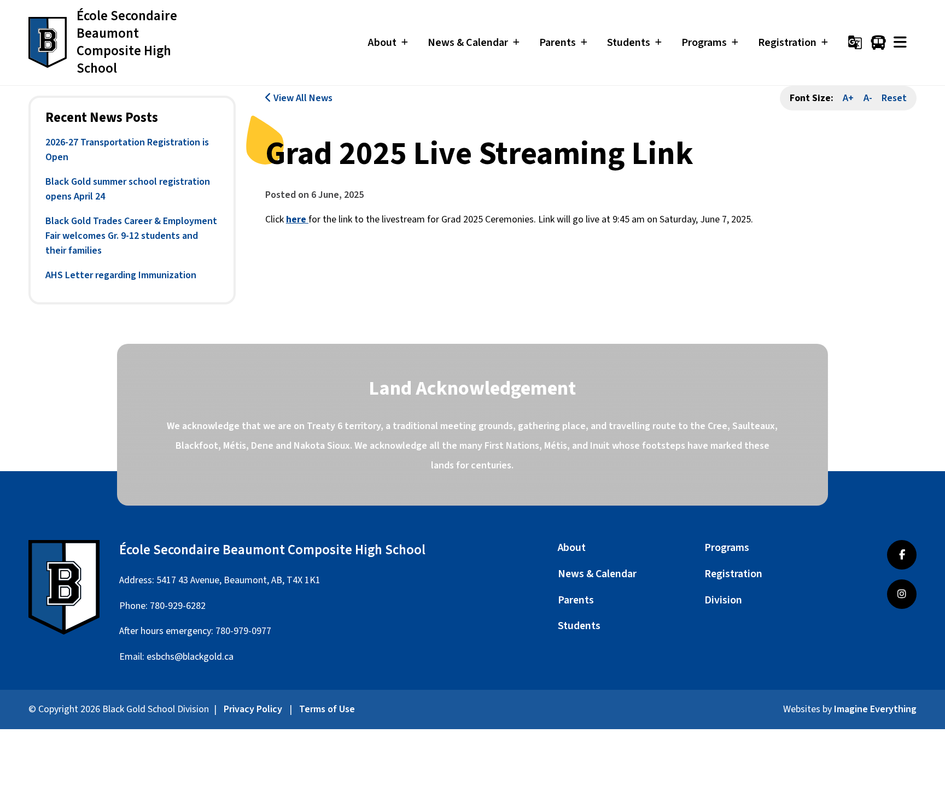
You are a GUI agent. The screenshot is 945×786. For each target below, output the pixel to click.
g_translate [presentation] (855, 42)
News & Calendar (597, 574)
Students (579, 626)
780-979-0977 (243, 631)
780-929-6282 (178, 606)
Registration (733, 574)
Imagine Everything (875, 709)
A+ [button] (848, 98)
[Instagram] (902, 594)
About (572, 547)
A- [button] (868, 98)
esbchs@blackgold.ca (190, 657)
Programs (726, 547)
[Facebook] (902, 555)
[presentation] (900, 42)
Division (723, 600)
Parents (576, 600)
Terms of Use (327, 709)
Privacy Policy (253, 709)
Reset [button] (894, 98)
